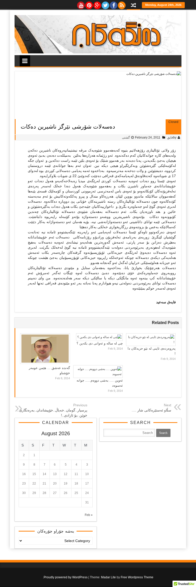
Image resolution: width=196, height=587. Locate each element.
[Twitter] (105, 4)
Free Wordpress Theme (137, 577)
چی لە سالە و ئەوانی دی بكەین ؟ (100, 343)
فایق (170, 137)
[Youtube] (81, 4)
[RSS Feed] (121, 4)
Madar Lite (108, 577)
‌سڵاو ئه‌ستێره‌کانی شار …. (151, 410)
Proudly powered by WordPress (66, 577)
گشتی (126, 137)
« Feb (89, 515)
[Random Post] (133, 6)
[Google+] (97, 4)
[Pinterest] (89, 4)
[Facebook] (113, 4)
